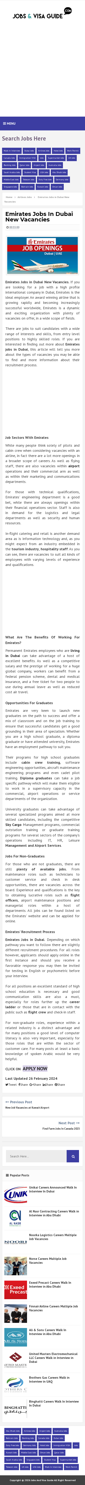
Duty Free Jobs (45, 179)
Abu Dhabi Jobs (59, 172)
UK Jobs (71, 158)
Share (24, 1085)
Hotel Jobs (58, 150)
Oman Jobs (57, 186)
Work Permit (73, 150)
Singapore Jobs (10, 186)
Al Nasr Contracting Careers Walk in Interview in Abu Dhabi (54, 1213)
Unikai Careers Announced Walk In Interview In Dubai (53, 1189)
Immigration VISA (27, 158)
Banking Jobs (9, 165)
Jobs (42, 158)
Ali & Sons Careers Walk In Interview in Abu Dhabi (47, 1332)
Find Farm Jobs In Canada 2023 (61, 1128)
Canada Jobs (9, 158)
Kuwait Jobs (42, 186)
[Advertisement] (42, 70)
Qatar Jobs (24, 165)
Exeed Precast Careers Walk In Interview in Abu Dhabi (50, 1284)
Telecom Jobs (28, 179)
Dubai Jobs (29, 150)
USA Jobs (44, 172)
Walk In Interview (12, 150)
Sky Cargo (13, 824)
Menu (10, 123)
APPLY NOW (35, 1068)
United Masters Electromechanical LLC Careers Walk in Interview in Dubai (53, 1358)
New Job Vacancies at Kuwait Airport (27, 1107)
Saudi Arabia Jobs (12, 172)
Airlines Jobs (43, 150)
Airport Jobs (39, 165)
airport (74, 466)
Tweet (12, 1085)
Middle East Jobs (11, 179)
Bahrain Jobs (27, 186)
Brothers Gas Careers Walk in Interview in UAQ (49, 1379)
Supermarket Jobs (56, 158)
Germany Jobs (62, 179)
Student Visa (30, 172)
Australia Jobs (54, 165)
